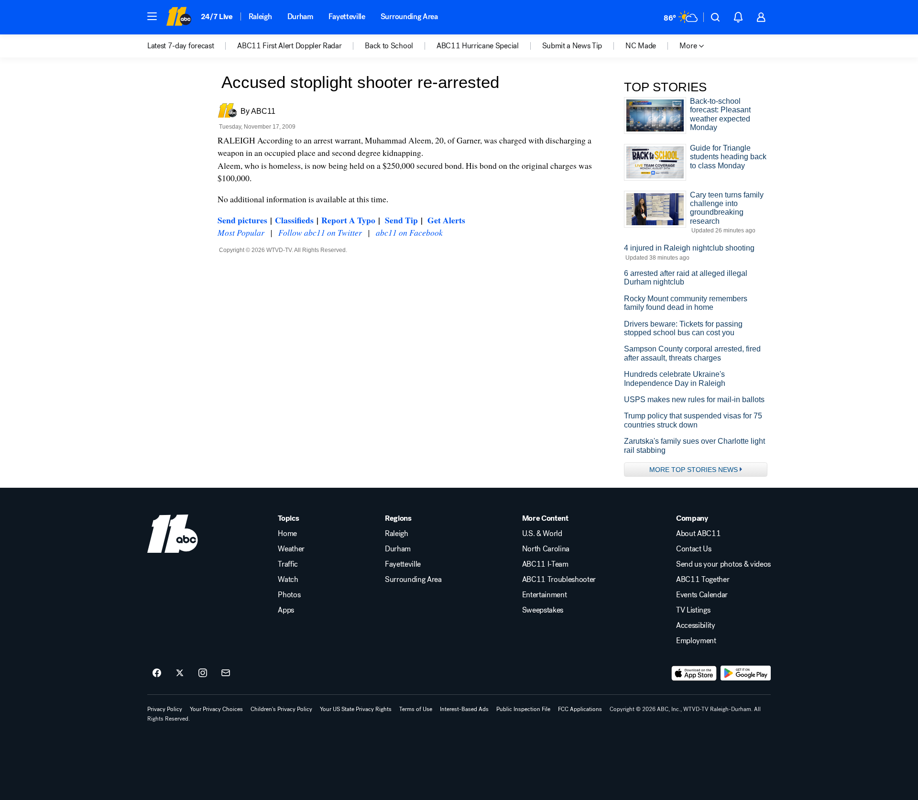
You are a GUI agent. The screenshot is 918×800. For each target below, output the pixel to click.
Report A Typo (348, 220)
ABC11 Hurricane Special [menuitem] (478, 46)
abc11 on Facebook (409, 232)
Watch (288, 579)
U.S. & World (542, 533)
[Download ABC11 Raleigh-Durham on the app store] (694, 673)
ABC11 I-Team (545, 564)
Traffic (288, 564)
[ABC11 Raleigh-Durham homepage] (178, 17)
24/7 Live (217, 16)
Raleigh (260, 16)
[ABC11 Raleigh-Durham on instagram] (202, 673)
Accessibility (695, 625)
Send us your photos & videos (723, 564)
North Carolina (546, 549)
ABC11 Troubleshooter (559, 579)
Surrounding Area (409, 16)
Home (287, 533)
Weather (291, 549)
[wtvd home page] (172, 534)
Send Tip (401, 220)
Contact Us (693, 549)
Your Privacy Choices (216, 709)
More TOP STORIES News (693, 469)
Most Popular (241, 232)
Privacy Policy (164, 709)
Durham (300, 16)
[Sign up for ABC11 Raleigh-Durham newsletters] (225, 673)
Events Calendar (702, 595)
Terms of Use (415, 709)
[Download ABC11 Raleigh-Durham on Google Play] (746, 673)
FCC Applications (580, 709)
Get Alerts (446, 220)
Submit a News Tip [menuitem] (572, 46)
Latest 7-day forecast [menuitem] (180, 46)
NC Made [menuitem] (640, 46)
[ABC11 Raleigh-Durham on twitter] (179, 673)
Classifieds (294, 220)
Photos (289, 595)
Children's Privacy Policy (281, 709)
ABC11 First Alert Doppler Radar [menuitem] (289, 46)
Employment (696, 641)
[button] (152, 16)
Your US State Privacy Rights (356, 709)
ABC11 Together (703, 579)
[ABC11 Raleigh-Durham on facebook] (156, 673)
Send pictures (242, 220)
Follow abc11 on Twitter (320, 232)
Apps (286, 610)
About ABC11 (698, 533)
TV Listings (693, 610)
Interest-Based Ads (464, 709)
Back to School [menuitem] (389, 46)
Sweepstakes (542, 610)
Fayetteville (346, 16)
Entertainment (544, 595)
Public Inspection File (523, 709)
